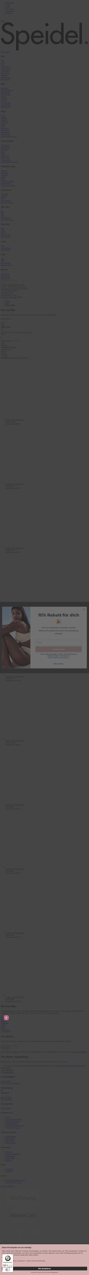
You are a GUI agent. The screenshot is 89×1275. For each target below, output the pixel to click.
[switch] (7, 1269)
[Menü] (11, 1255)
